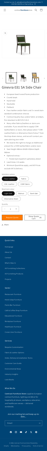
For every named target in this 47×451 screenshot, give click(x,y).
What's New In (10, 263)
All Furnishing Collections (15, 268)
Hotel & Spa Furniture (13, 300)
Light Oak (8, 193)
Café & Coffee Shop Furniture (16, 310)
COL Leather (9, 184)
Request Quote (12, 217)
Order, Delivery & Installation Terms (19, 358)
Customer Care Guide (13, 363)
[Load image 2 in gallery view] (23, 77)
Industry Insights (11, 374)
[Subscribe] (39, 423)
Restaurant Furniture (13, 294)
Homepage (9, 247)
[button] (4, 10)
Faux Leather (9, 179)
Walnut (21, 193)
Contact (8, 257)
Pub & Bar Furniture (12, 305)
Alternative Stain (11, 199)
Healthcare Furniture (13, 327)
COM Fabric (25, 184)
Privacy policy (26, 446)
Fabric (23, 179)
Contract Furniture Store (22, 443)
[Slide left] (2, 78)
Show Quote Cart (35, 217)
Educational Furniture (13, 316)
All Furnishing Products (14, 274)
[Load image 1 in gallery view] (11, 77)
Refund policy (15, 446)
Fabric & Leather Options (14, 352)
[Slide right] (44, 78)
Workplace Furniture (13, 321)
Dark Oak (34, 193)
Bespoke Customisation (14, 347)
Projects (8, 279)
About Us (8, 252)
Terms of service (38, 446)
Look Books (9, 380)
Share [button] (6, 225)
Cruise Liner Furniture (13, 332)
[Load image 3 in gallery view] (35, 77)
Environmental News (13, 369)
